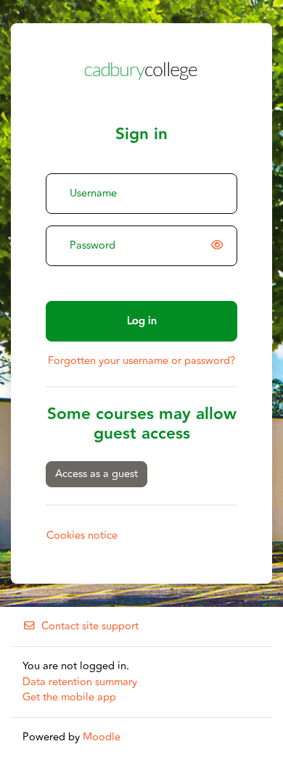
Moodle (101, 737)
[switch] (219, 245)
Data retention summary (79, 682)
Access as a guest (96, 474)
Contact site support (90, 626)
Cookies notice (82, 535)
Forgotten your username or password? (141, 360)
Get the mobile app (69, 697)
